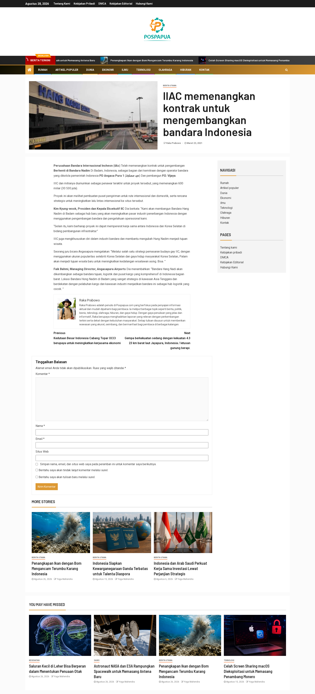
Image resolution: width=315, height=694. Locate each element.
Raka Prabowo (174, 143)
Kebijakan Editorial (121, 3)
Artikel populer (66, 69)
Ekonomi (108, 69)
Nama (40, 426)
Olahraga (165, 69)
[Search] (286, 69)
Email (40, 439)
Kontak (204, 69)
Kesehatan (34, 660)
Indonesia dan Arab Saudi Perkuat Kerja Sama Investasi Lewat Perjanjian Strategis (180, 568)
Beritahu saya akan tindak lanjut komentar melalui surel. (73, 470)
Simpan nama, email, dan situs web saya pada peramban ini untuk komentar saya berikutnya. (98, 464)
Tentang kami (61, 3)
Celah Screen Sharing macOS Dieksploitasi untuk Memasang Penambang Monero (233, 60)
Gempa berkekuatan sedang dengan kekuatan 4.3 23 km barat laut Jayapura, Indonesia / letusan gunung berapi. (157, 340)
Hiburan (185, 69)
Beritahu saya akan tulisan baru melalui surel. (67, 477)
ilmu (125, 69)
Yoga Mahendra (65, 579)
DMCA (102, 3)
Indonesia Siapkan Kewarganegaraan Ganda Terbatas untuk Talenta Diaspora (120, 568)
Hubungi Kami (144, 3)
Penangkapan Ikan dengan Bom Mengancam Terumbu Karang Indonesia (130, 60)
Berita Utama (169, 86)
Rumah (42, 69)
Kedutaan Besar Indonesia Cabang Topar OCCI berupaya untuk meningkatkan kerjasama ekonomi (87, 338)
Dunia (90, 69)
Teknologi (143, 69)
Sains (97, 660)
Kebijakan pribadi (84, 3)
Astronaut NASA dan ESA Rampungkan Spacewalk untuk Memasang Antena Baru (124, 671)
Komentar (43, 374)
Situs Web (42, 451)
